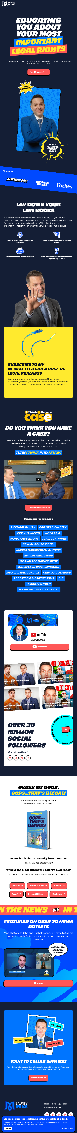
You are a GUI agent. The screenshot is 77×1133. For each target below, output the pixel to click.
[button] (72, 4)
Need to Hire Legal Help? (55, 1104)
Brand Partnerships (53, 1107)
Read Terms (67, 1129)
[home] (8, 4)
